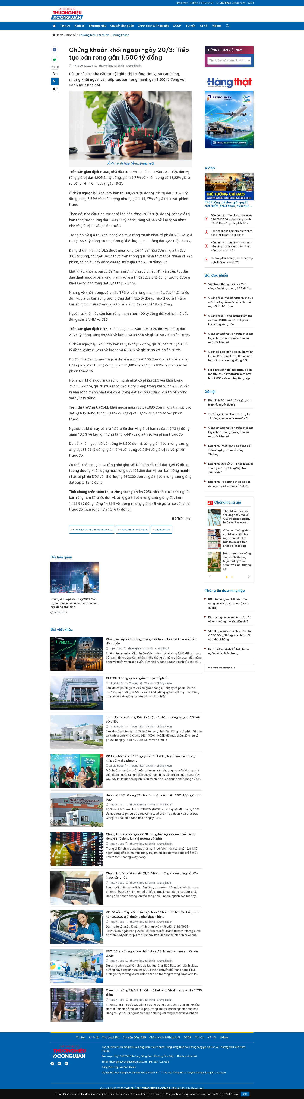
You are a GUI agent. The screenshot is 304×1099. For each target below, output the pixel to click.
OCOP (177, 26)
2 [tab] (232, 577)
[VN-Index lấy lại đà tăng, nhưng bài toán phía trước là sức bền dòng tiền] (76, 654)
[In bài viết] (54, 59)
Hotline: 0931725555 (201, 3)
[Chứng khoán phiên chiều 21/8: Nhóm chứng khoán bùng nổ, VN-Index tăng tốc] (76, 888)
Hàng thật (182, 3)
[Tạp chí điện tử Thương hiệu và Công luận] (69, 1052)
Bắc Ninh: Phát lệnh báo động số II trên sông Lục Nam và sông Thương (230, 450)
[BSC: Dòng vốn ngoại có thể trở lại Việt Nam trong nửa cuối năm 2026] (76, 966)
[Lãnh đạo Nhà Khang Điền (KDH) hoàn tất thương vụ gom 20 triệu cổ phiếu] (76, 732)
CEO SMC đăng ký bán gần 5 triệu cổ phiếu (137, 678)
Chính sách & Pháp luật (153, 26)
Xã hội (204, 26)
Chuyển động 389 (122, 26)
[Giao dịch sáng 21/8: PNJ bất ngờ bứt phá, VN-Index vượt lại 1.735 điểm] (76, 1005)
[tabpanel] (229, 542)
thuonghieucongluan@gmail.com (128, 1061)
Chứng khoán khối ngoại (133, 529)
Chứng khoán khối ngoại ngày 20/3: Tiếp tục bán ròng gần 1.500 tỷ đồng (129, 53)
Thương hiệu (97, 26)
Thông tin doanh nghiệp (225, 590)
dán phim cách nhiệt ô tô (221, 667)
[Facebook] (52, 1063)
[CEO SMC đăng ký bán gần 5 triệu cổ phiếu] (76, 693)
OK (245, 1093)
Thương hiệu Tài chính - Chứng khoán (104, 35)
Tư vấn (190, 26)
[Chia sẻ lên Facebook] (54, 49)
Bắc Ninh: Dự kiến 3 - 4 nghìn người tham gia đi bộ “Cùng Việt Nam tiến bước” (230, 468)
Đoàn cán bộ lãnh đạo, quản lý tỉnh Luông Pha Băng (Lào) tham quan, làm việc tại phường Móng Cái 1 (230, 356)
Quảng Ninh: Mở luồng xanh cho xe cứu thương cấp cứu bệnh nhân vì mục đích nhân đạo (230, 302)
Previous (210, 577)
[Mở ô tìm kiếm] (227, 26)
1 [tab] (226, 577)
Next (249, 577)
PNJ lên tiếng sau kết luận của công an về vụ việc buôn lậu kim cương (228, 603)
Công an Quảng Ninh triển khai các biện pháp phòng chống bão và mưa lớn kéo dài (230, 338)
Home (59, 35)
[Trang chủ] (54, 26)
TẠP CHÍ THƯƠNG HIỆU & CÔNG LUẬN (150, 1088)
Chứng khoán (162, 529)
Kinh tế (79, 26)
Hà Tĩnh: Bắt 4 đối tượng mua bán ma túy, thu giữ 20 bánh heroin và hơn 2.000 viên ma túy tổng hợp (230, 374)
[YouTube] (59, 1063)
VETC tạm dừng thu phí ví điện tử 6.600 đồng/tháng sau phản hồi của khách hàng (229, 635)
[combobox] (229, 61)
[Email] (66, 1063)
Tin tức (65, 26)
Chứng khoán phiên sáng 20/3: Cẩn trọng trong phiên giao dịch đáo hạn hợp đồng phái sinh (73, 603)
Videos (216, 26)
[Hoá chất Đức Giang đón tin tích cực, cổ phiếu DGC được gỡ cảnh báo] (76, 810)
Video (210, 168)
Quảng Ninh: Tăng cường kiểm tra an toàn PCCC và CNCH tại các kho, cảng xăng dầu (230, 320)
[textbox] (229, 60)
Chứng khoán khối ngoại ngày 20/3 (93, 529)
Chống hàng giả (227, 502)
